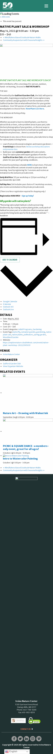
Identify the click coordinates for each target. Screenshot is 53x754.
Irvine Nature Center (11, 354)
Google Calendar (10, 301)
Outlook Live (8, 309)
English (13, 751)
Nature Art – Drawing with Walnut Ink (25, 413)
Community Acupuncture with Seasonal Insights (24, 40)
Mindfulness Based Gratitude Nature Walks (22, 37)
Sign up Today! (28, 196)
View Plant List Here (35, 109)
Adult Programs (25, 329)
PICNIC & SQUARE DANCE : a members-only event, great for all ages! (26, 447)
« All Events (5, 17)
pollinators (28, 335)
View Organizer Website (13, 366)
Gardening (37, 329)
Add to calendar (10, 259)
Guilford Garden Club (12, 364)
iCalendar (7, 304)
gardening (40, 332)
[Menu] (46, 6)
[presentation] (28, 393)
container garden (28, 332)
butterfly (16, 332)
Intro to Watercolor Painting (20, 458)
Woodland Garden (10, 337)
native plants (17, 335)
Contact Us (25, 729)
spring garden (40, 335)
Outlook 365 (8, 307)
